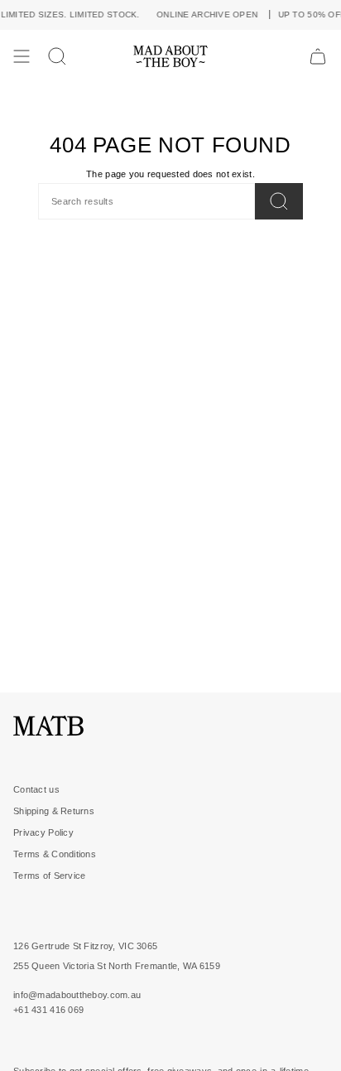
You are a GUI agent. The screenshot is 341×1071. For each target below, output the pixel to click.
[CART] (317, 56)
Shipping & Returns (53, 811)
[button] (57, 56)
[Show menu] (21, 56)
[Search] (279, 201)
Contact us (36, 789)
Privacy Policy (43, 832)
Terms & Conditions (54, 854)
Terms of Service (49, 875)
